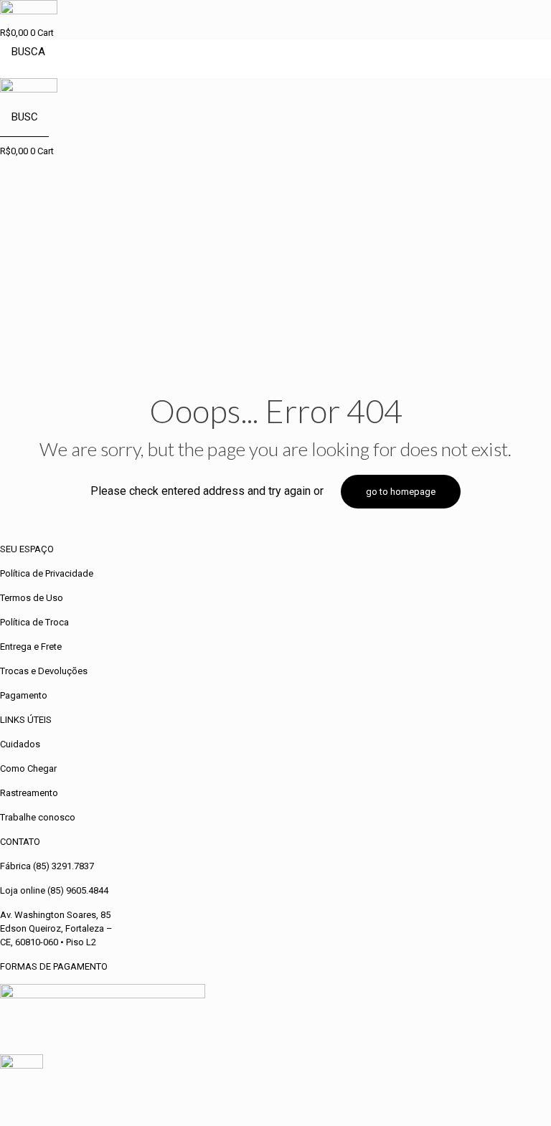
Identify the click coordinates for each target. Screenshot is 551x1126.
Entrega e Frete (31, 646)
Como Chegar (28, 768)
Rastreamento (29, 792)
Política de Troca (34, 622)
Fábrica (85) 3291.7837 (47, 866)
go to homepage (400, 491)
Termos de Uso (31, 597)
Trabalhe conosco (37, 817)
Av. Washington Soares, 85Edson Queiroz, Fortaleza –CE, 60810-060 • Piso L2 (56, 928)
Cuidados (20, 744)
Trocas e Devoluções (44, 671)
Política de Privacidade (46, 573)
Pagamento (23, 695)
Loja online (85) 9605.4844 (54, 890)
